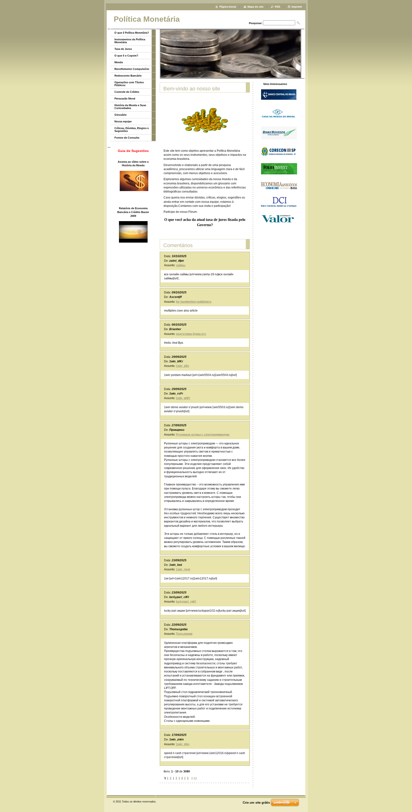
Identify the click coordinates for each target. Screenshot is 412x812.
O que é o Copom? (126, 55)
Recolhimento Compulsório (131, 69)
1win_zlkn (182, 744)
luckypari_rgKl (186, 601)
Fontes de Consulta (126, 137)
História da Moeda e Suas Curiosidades (130, 106)
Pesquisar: (255, 23)
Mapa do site (255, 6)
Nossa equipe (123, 121)
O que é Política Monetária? (131, 32)
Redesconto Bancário (128, 75)
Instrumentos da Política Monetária (129, 41)
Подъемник (184, 633)
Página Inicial (227, 6)
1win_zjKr (182, 366)
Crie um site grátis (256, 802)
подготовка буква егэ (191, 334)
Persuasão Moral (124, 98)
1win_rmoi (183, 569)
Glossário (120, 114)
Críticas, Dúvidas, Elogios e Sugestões (131, 129)
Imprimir (297, 6)
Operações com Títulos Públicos (129, 84)
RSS (277, 6)
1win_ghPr (183, 398)
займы (180, 265)
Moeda (118, 62)
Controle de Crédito (126, 91)
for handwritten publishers (193, 301)
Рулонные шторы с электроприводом (202, 434)
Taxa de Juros (123, 48)
